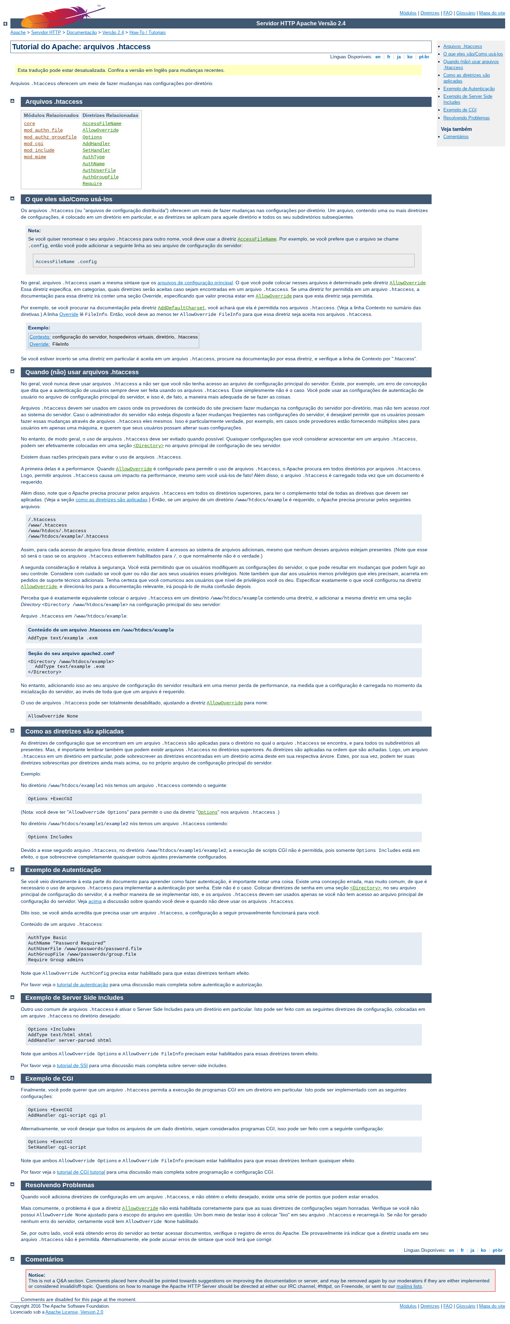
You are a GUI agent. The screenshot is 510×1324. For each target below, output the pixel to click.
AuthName (94, 164)
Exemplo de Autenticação (469, 88)
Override (68, 314)
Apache (18, 32)
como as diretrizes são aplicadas (111, 499)
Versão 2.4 (113, 32)
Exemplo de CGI (460, 109)
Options (92, 137)
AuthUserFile (99, 170)
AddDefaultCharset (181, 308)
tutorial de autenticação (82, 984)
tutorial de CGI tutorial (81, 1172)
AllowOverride (101, 130)
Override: (39, 344)
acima (95, 901)
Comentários (456, 136)
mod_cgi (33, 143)
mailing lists (409, 1286)
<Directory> (148, 446)
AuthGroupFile (101, 177)
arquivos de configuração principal (195, 282)
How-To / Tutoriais (147, 32)
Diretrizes (430, 13)
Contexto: (40, 337)
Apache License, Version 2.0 (74, 1312)
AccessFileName (102, 123)
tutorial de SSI (72, 1065)
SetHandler (96, 150)
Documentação (82, 32)
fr (389, 56)
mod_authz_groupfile (50, 137)
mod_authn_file (43, 130)
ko (410, 56)
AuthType (94, 157)
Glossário (465, 13)
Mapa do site (492, 13)
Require (92, 183)
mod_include (39, 150)
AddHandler (96, 143)
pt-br (424, 56)
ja (399, 56)
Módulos (408, 13)
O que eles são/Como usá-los (473, 54)
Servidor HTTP (46, 32)
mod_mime (35, 157)
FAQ (447, 13)
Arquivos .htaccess (462, 46)
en (378, 56)
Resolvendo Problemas (466, 117)
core (29, 123)
